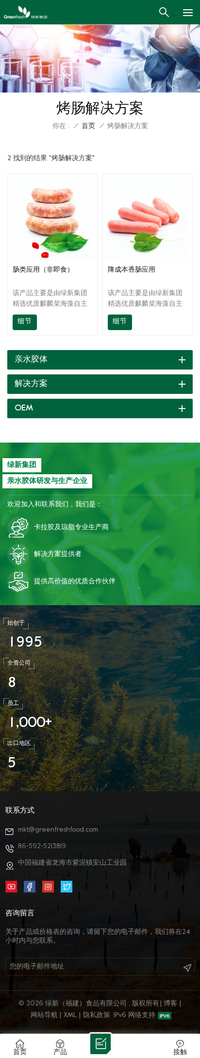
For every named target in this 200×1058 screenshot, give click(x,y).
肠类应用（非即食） (43, 270)
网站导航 (44, 1015)
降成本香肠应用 (131, 270)
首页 (88, 126)
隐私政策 (96, 1015)
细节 (24, 321)
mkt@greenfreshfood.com (58, 830)
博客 (170, 1004)
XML (70, 1015)
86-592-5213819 (42, 846)
